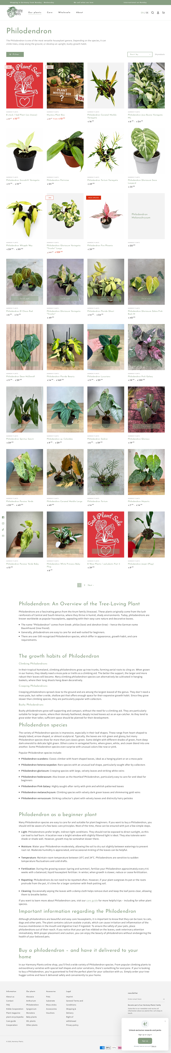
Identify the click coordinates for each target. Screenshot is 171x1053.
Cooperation (12, 1025)
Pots (48, 996)
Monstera (30, 1013)
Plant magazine (13, 1013)
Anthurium (31, 1000)
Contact (9, 1000)
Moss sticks (51, 1004)
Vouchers (50, 1013)
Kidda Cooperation (14, 1009)
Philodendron (32, 1004)
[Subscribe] (164, 999)
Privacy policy (72, 1025)
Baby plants (31, 1017)
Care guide (11, 1021)
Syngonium (31, 1009)
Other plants (32, 1025)
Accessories (51, 1009)
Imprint (69, 996)
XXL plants (31, 1021)
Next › (91, 585)
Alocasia (30, 996)
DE (147, 12)
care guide (92, 900)
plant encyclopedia (15, 1017)
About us (10, 996)
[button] (152, 12)
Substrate (50, 1000)
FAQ (8, 1004)
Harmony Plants (17, 1041)
